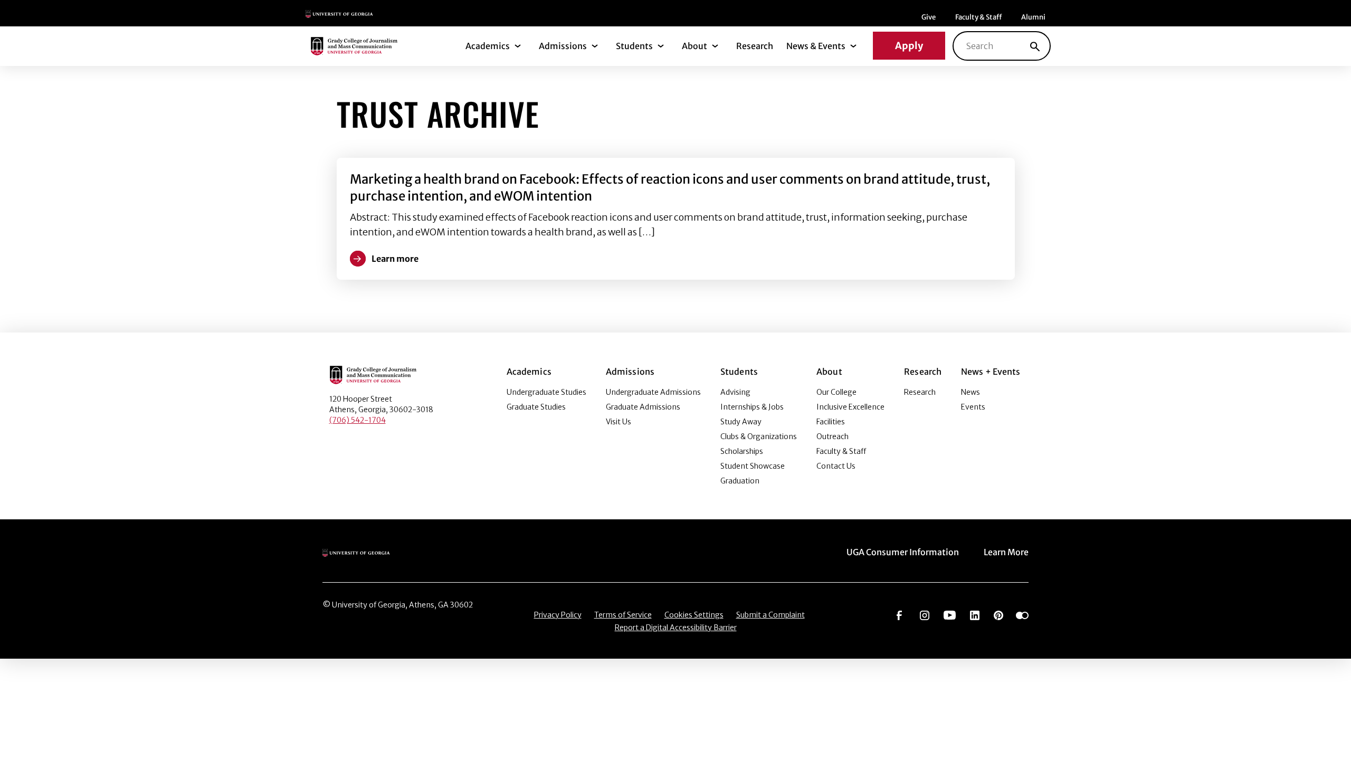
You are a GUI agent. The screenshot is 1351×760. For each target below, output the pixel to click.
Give (928, 17)
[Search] (1035, 46)
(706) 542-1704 (357, 420)
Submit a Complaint (770, 615)
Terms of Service (623, 615)
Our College (836, 392)
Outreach (832, 436)
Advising (735, 392)
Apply (909, 46)
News (970, 392)
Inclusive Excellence (850, 407)
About (694, 46)
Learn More (1006, 552)
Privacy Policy (558, 615)
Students (634, 46)
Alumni (1033, 17)
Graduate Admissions (643, 407)
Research (754, 46)
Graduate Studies (536, 407)
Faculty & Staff (978, 17)
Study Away (741, 421)
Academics (487, 46)
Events (973, 407)
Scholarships (741, 451)
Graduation (739, 481)
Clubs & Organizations (758, 436)
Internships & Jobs (752, 407)
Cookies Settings (694, 615)
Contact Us (835, 466)
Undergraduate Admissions (653, 392)
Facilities (830, 421)
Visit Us (618, 421)
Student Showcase (752, 466)
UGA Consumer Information (902, 552)
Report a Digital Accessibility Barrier (676, 627)
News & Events (815, 46)
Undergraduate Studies (546, 392)
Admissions (563, 46)
